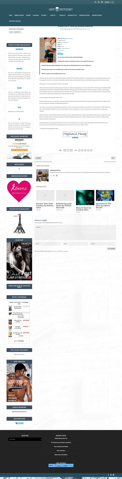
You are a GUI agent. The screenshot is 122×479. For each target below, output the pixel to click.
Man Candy (36, 15)
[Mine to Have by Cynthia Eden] (85, 197)
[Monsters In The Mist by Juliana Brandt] (105, 195)
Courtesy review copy (65, 48)
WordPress (27, 475)
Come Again (17, 326)
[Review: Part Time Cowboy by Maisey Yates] (45, 195)
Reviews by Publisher (15, 21)
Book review (79, 29)
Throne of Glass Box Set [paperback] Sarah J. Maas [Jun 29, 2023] (18, 314)
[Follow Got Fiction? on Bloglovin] (19, 233)
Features (43, 15)
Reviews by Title (72, 15)
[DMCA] (19, 424)
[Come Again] (10, 330)
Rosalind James (18, 308)
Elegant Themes (16, 475)
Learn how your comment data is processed (59, 251)
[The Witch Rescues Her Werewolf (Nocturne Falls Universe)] (10, 336)
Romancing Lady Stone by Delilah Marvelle (64, 205)
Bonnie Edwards (69, 38)
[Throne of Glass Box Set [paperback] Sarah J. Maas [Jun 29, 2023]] (10, 315)
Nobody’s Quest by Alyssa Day (61, 438)
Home (10, 15)
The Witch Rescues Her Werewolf (17, 333)
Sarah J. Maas (21, 317)
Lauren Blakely (18, 328)
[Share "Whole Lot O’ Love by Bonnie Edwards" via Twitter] (68, 150)
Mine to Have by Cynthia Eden (83, 208)
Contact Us (62, 15)
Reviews (28, 15)
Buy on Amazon (61, 50)
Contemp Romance (64, 42)
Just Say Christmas (17, 306)
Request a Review (19, 15)
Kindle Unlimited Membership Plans (19, 411)
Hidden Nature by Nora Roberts (61, 454)
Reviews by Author (84, 15)
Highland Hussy (67, 29)
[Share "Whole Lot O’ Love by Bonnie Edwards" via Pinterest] (71, 150)
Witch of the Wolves (61, 450)
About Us (52, 15)
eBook (62, 46)
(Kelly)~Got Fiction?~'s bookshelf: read (19, 303)
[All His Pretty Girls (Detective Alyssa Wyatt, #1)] (10, 324)
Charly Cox (18, 322)
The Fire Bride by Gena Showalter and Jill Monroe (61, 442)
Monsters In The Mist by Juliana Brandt (103, 205)
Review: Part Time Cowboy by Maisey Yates (44, 205)
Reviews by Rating (97, 15)
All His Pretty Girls (17, 320)
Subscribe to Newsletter (16, 29)
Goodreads (60, 52)
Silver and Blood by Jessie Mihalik (61, 446)
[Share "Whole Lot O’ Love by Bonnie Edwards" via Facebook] (64, 150)
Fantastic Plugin (73, 478)
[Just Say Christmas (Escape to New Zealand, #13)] (10, 310)
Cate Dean (21, 336)
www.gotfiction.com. (57, 478)
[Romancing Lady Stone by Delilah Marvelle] (65, 195)
